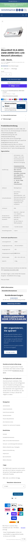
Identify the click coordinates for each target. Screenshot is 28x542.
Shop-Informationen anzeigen (10, 96)
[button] (1, 15)
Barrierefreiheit (7, 456)
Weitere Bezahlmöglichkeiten (14, 82)
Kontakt (5, 434)
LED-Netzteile (6, 405)
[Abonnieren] (23, 486)
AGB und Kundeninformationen (11, 440)
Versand (8, 62)
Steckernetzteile (7, 415)
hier (19, 275)
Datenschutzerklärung (8, 450)
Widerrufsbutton (7, 460)
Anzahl (2, 71)
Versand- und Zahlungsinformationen (12, 444)
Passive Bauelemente (8, 418)
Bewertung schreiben (13, 303)
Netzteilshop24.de (12, 539)
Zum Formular (20, 106)
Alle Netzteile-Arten (8, 422)
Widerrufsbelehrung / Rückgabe (11, 447)
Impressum (6, 453)
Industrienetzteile (7, 409)
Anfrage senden (10, 352)
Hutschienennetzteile (8, 412)
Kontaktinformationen (8, 437)
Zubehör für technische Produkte (11, 425)
